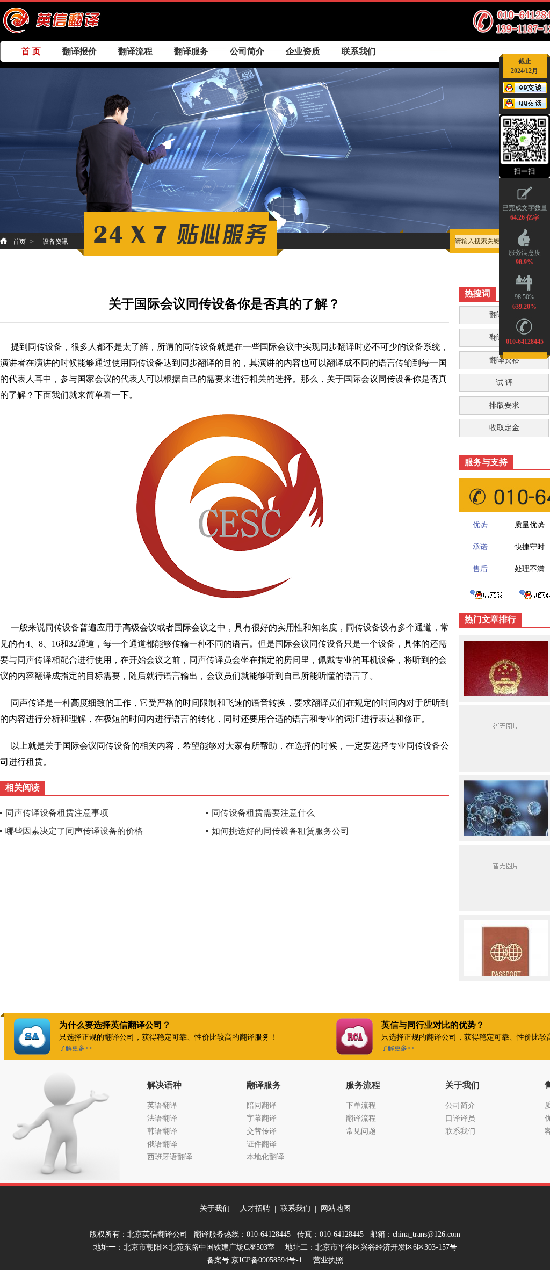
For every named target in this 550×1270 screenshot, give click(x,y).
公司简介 (247, 51)
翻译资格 (504, 360)
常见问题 (361, 1131)
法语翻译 (162, 1118)
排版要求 (504, 405)
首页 (19, 241)
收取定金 (504, 428)
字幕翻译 (262, 1118)
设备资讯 (55, 241)
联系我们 (359, 51)
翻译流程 (135, 51)
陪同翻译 (262, 1105)
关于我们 (215, 1208)
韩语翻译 (162, 1131)
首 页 (31, 51)
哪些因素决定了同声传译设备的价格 (74, 831)
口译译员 (460, 1118)
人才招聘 (255, 1208)
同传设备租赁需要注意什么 (263, 812)
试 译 (504, 383)
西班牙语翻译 (169, 1157)
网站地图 (336, 1208)
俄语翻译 (162, 1144)
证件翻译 (262, 1144)
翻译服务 (191, 51)
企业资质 (303, 51)
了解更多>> (75, 1048)
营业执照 (328, 1260)
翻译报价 (79, 51)
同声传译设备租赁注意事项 (56, 812)
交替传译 (262, 1131)
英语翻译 (162, 1105)
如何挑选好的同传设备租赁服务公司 (280, 831)
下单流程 (361, 1105)
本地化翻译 (265, 1157)
